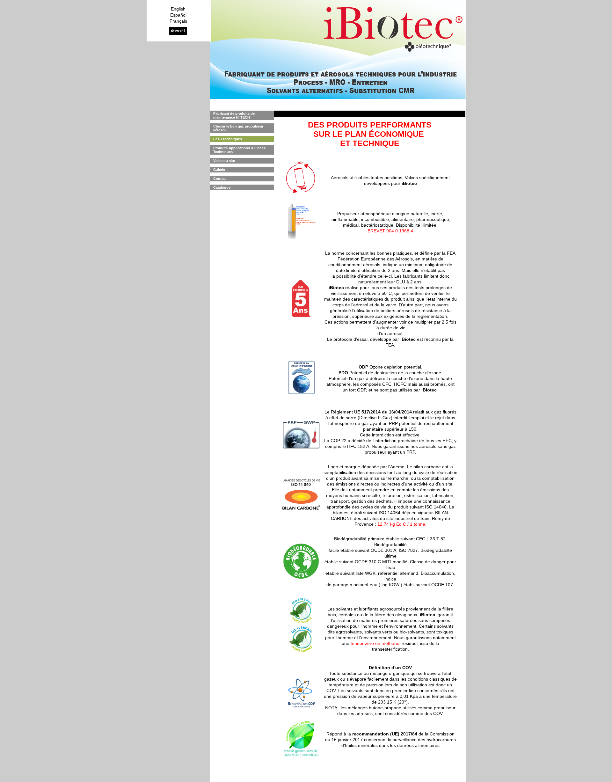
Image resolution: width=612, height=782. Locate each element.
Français (178, 21)
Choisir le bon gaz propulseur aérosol (238, 128)
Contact (220, 178)
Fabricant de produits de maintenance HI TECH (234, 115)
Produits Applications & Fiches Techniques (239, 150)
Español (178, 15)
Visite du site (224, 161)
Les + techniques (227, 139)
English (178, 8)
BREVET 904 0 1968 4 (390, 230)
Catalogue (221, 187)
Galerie (219, 170)
